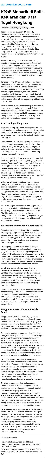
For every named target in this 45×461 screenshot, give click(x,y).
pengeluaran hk (7, 94)
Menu (7, 10)
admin (31, 27)
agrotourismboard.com (16, 4)
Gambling (13, 437)
